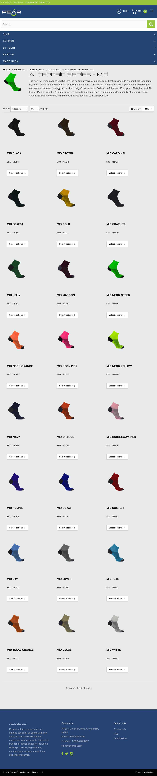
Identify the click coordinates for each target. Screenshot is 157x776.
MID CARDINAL (116, 153)
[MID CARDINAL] (116, 126)
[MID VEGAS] (66, 623)
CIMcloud (150, 772)
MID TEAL (112, 579)
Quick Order (31, 3)
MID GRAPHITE (116, 224)
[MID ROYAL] (66, 481)
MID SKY (12, 579)
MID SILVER (64, 579)
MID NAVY (13, 437)
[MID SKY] (16, 552)
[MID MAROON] (66, 268)
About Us (43, 3)
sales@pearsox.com (71, 746)
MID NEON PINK (67, 366)
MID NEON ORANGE (20, 366)
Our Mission (120, 738)
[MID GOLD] (66, 197)
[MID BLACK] (16, 126)
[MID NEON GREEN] (116, 268)
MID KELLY (13, 295)
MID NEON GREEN (118, 295)
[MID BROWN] (66, 126)
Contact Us (120, 729)
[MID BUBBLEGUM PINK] (116, 410)
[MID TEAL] (116, 552)
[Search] (151, 24)
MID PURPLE (15, 508)
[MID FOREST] (16, 197)
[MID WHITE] (116, 623)
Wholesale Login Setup (12, 3)
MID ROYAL (64, 508)
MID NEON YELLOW (119, 366)
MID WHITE (113, 650)
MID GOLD (63, 224)
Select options (16, 173)
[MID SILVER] (66, 552)
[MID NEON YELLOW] (116, 339)
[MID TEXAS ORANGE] (16, 623)
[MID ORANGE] (66, 410)
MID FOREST (15, 224)
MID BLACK (14, 153)
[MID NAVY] (16, 410)
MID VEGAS (64, 650)
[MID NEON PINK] (66, 339)
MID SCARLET (115, 508)
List (149, 109)
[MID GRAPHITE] (116, 197)
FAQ (116, 734)
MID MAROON (66, 295)
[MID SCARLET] (116, 481)
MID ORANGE (65, 437)
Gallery (137, 109)
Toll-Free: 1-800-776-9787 (75, 741)
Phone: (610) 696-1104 (72, 736)
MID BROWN (65, 153)
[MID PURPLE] (16, 481)
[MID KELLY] (16, 268)
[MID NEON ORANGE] (16, 339)
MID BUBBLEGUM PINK (121, 437)
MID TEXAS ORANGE (20, 650)
